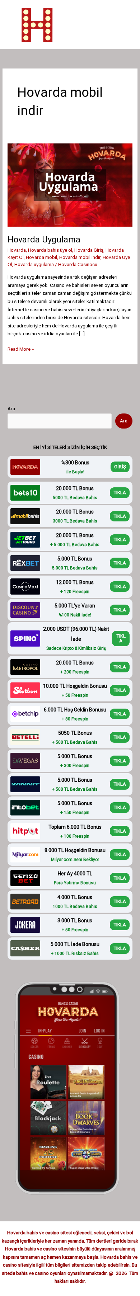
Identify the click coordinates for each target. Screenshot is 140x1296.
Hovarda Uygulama (45, 240)
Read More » (21, 349)
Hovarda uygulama (34, 264)
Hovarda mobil (41, 257)
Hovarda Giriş (88, 250)
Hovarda (17, 250)
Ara (11, 408)
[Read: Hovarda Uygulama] (70, 185)
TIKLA (119, 492)
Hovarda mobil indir (80, 257)
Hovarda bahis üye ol (50, 250)
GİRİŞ (120, 466)
